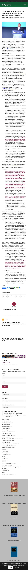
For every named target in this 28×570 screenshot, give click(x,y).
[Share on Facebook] (3, 296)
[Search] (21, 4)
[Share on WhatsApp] (8, 296)
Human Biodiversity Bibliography (9, 445)
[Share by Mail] (24, 296)
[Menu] (24, 4)
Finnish (10, 413)
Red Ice (3, 456)
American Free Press (6, 421)
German (20, 413)
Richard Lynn (5, 458)
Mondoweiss (4, 449)
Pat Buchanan (5, 451)
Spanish (5, 416)
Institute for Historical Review (8, 447)
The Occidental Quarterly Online (9, 463)
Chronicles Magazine (6, 433)
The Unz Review (5, 470)
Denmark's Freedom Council (8, 440)
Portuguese (18, 415)
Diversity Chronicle (6, 442)
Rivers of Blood (5, 460)
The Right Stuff (5, 468)
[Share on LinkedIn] (14, 296)
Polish (12, 415)
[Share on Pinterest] (11, 296)
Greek (3, 415)
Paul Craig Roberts (6, 452)
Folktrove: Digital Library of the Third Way (11, 444)
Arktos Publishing (6, 428)
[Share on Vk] (19, 296)
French (15, 413)
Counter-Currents (6, 437)
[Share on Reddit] (22, 296)
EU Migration (18, 17)
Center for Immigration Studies (8, 431)
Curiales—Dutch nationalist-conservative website (12, 438)
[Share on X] (6, 296)
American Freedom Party (7, 422)
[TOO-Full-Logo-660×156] (11, 4)
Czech (6, 413)
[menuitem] (21, 4)
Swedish (10, 416)
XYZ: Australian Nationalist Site (8, 474)
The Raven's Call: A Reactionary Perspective (11, 467)
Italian (7, 415)
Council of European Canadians (8, 435)
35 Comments (11, 17)
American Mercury (6, 424)
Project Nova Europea (6, 454)
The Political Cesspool (7, 465)
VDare (3, 472)
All (2, 413)
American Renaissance (7, 426)
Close (11, 567)
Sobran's (4, 461)
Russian (23, 415)
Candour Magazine (6, 429)
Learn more (17, 567)
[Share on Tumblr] (16, 296)
